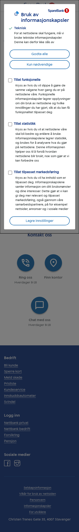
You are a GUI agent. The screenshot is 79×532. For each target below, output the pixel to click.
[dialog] (39, 116)
